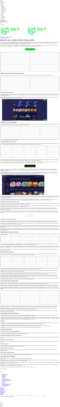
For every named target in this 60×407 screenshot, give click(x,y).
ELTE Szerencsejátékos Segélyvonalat (27, 310)
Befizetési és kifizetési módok (6, 379)
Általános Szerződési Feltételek (6, 384)
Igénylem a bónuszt (30, 165)
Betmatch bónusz (31, 327)
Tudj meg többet (30, 215)
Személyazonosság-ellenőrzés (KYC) (7, 380)
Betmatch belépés (3, 327)
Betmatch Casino (4, 374)
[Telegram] (0, 371)
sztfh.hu (19, 333)
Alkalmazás (3, 376)
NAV (52, 285)
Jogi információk (4, 382)
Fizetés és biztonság (5, 378)
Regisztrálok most (30, 49)
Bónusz (3, 375)
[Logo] (27, 36)
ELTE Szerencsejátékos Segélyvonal (49, 362)
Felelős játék (4, 381)
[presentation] (30, 403)
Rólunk (3, 383)
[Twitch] (1, 372)
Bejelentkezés (4, 377)
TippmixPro (33, 97)
